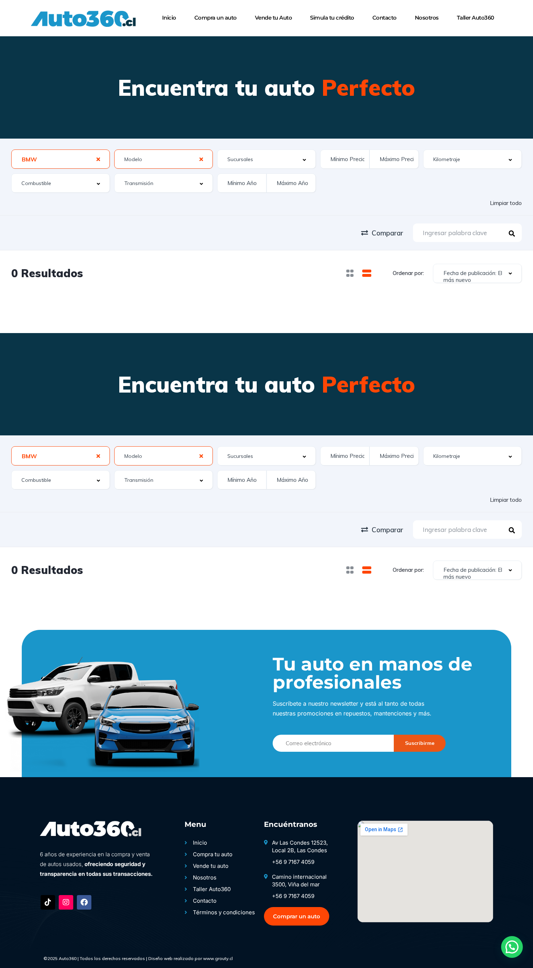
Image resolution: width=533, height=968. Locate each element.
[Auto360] (82, 18)
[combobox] (60, 159)
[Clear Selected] (98, 159)
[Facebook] (84, 902)
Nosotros (427, 17)
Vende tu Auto (273, 17)
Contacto (384, 17)
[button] (512, 947)
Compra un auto (215, 17)
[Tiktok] (48, 902)
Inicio (169, 17)
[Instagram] (66, 902)
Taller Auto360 (475, 17)
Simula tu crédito (332, 17)
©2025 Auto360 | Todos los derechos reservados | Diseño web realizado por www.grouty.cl (138, 958)
